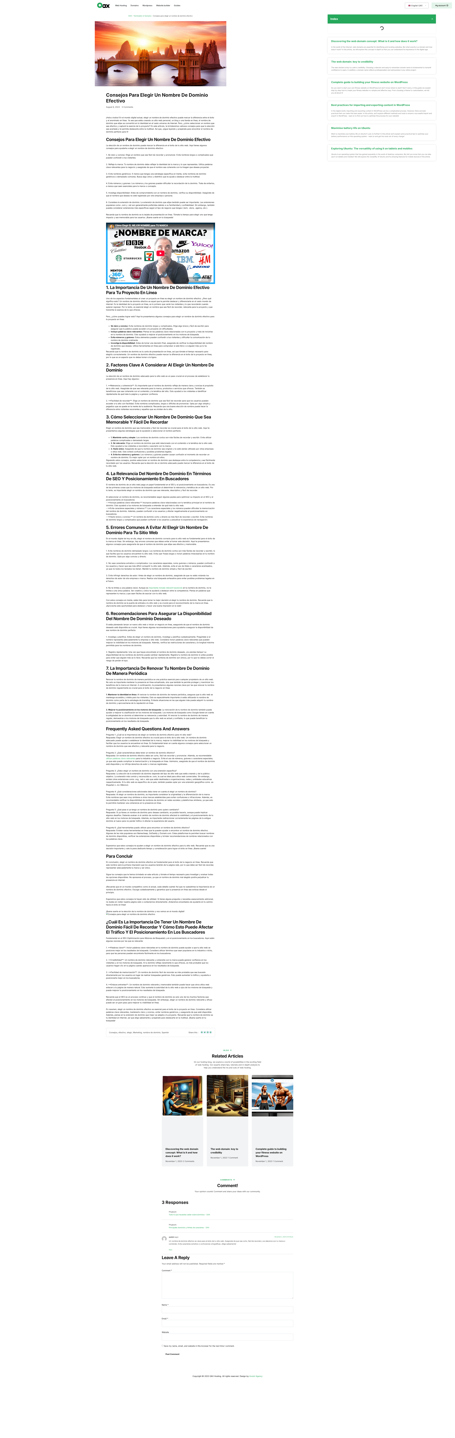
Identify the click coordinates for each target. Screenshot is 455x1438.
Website (165, 1332)
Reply (170, 1250)
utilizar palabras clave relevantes (120, 758)
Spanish (165, 1032)
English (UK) (417, 5)
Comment (167, 1270)
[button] (201, 1032)
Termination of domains (142, 16)
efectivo (122, 1032)
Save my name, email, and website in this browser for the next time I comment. (199, 1346)
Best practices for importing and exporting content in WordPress (370, 105)
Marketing (137, 1032)
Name (165, 1305)
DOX (130, 16)
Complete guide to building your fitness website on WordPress (369, 82)
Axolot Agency (255, 1376)
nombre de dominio (152, 1032)
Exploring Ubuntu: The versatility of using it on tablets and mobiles (371, 148)
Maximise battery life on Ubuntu (350, 128)
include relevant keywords (170, 588)
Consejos (113, 1032)
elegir (129, 1032)
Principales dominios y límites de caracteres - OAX (189, 1228)
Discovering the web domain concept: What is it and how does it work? (374, 41)
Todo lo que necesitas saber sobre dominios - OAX (189, 1215)
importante (154, 588)
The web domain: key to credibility (352, 61)
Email (165, 1318)
